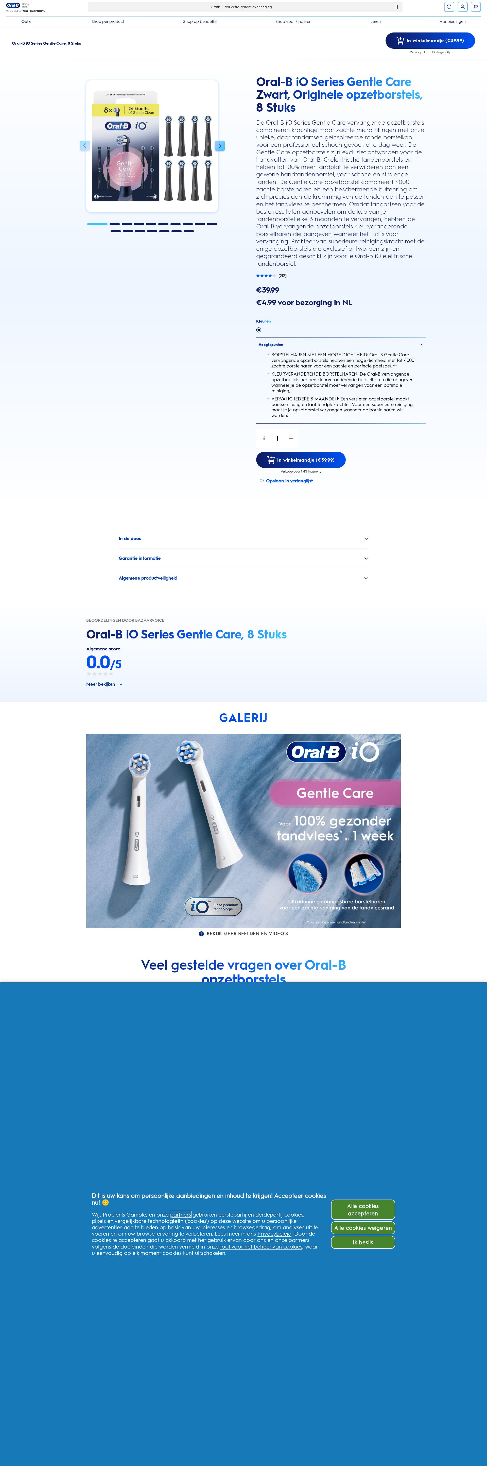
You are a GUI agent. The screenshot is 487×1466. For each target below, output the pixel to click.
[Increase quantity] (291, 438)
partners (180, 1214)
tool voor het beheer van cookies (261, 1246)
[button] (85, 146)
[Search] (449, 7)
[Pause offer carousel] (397, 7)
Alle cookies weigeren (363, 1228)
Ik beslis (363, 1242)
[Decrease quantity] (264, 438)
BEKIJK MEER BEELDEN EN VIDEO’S (247, 933)
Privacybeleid (274, 1233)
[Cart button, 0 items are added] (476, 7)
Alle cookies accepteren (363, 1210)
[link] (463, 7)
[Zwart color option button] (259, 330)
